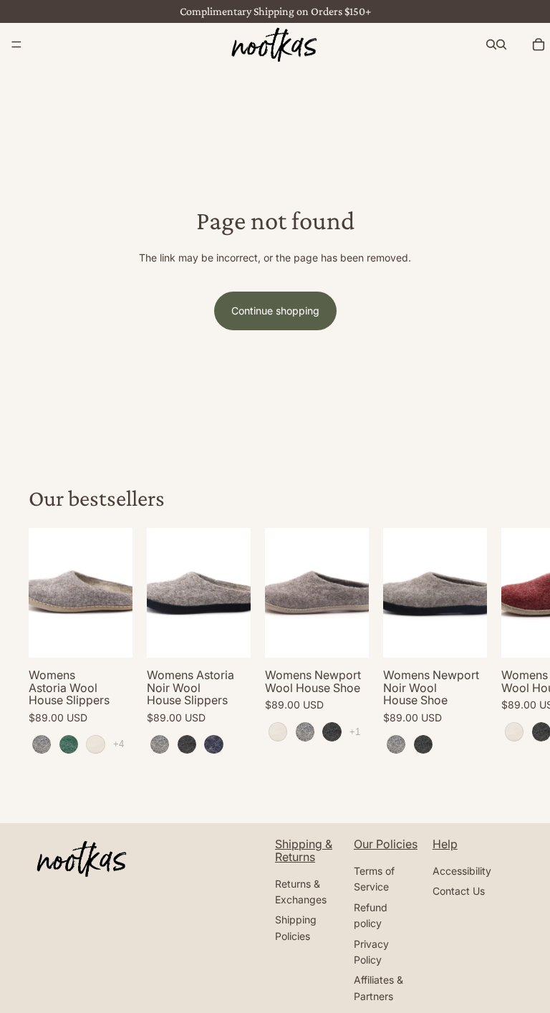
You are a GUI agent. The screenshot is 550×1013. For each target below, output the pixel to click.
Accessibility (462, 871)
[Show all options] (118, 744)
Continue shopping (275, 310)
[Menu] (16, 44)
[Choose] (110, 635)
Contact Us (459, 891)
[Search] (491, 44)
